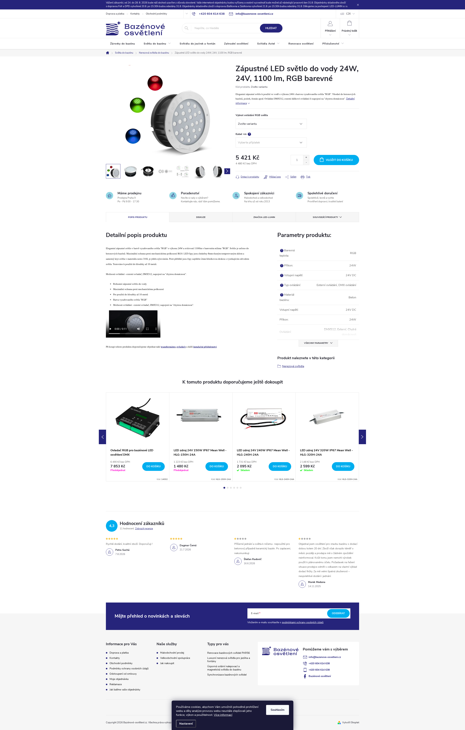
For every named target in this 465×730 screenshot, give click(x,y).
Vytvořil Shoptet (350, 722)
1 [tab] (224, 488)
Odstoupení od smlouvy (123, 674)
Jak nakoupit (167, 663)
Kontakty (135, 13)
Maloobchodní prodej (172, 652)
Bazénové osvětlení (320, 676)
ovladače (181, 346)
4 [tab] (234, 488)
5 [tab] (237, 488)
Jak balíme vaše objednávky (125, 689)
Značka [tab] (264, 217)
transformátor (168, 346)
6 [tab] (241, 488)
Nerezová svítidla (293, 366)
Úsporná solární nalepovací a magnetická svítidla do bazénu (224, 668)
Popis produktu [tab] (137, 217)
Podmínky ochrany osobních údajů (129, 668)
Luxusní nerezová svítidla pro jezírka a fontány (228, 659)
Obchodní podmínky (156, 13)
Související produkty (325, 217)
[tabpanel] (137, 437)
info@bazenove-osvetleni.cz (325, 657)
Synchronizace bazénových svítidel (226, 674)
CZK (348, 13)
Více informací (223, 715)
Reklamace (116, 684)
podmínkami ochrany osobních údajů (303, 622)
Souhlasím (277, 710)
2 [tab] (228, 488)
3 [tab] (231, 488)
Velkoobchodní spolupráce (175, 658)
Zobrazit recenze (144, 528)
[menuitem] (122, 43)
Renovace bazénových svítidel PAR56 (228, 653)
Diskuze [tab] (200, 217)
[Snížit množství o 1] (306, 162)
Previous (102, 437)
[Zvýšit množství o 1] (306, 157)
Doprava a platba (115, 13)
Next (362, 437)
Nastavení (186, 724)
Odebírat (338, 613)
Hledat (271, 28)
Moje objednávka (119, 679)
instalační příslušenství (205, 346)
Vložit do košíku (339, 160)
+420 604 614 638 (319, 663)
